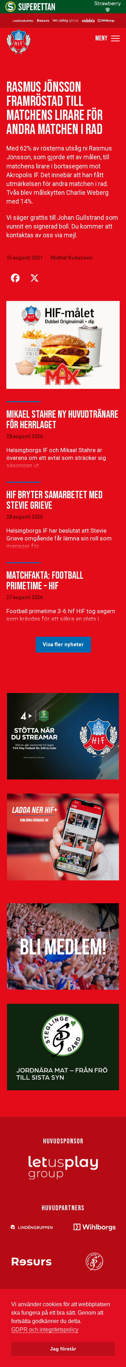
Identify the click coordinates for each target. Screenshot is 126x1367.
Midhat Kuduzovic (72, 258)
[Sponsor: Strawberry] (107, 10)
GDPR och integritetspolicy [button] (44, 1330)
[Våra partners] (63, 20)
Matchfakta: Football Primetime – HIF (44, 580)
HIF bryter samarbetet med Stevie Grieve (54, 500)
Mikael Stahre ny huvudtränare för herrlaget (62, 419)
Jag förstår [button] (63, 1349)
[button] (107, 38)
